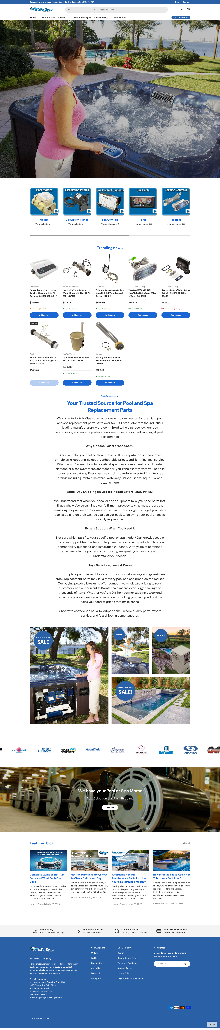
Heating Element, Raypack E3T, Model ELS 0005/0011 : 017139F (109, 360)
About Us (95, 968)
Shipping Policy (125, 968)
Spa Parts (63, 17)
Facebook (95, 973)
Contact (186, 2)
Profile (94, 958)
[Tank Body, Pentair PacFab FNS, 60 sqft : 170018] (77, 336)
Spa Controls (110, 219)
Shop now (110, 807)
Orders (94, 953)
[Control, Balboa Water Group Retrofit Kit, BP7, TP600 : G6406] (175, 268)
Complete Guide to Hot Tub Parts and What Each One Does (47, 878)
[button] (188, 9)
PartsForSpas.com (42, 1019)
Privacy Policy (124, 973)
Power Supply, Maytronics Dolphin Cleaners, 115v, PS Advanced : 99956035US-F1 (43, 292)
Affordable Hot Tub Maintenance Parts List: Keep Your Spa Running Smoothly (130, 878)
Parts (143, 219)
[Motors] (44, 201)
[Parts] (142, 201)
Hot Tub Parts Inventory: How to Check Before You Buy (89, 876)
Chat (177, 2)
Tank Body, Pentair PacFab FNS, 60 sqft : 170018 (76, 359)
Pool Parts (47, 17)
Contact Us (96, 963)
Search (121, 953)
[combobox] (116, 10)
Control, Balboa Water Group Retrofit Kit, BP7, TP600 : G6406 (175, 292)
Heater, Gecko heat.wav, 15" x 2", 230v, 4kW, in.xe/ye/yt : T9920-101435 (44, 360)
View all (186, 843)
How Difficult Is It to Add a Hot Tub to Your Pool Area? (171, 876)
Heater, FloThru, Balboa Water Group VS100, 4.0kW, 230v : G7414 (76, 292)
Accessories (120, 17)
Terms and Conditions (128, 963)
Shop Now (37, 105)
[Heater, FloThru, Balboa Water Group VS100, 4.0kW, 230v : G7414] (77, 268)
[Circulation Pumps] (77, 201)
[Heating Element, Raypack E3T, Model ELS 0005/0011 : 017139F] (110, 336)
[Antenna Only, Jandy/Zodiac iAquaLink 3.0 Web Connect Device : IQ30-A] (110, 268)
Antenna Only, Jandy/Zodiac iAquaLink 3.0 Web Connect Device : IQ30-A (110, 292)
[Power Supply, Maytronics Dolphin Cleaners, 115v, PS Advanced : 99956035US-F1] (44, 268)
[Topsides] (175, 201)
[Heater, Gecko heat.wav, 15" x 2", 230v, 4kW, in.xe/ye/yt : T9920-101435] (44, 336)
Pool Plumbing (81, 17)
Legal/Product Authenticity (130, 978)
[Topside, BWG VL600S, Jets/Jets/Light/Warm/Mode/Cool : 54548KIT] (142, 268)
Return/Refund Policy (127, 958)
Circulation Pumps (77, 219)
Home (33, 17)
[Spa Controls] (110, 201)
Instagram (96, 978)
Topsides (175, 219)
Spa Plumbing (101, 17)
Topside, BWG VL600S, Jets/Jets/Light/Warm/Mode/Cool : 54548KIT (142, 292)
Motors (44, 219)
